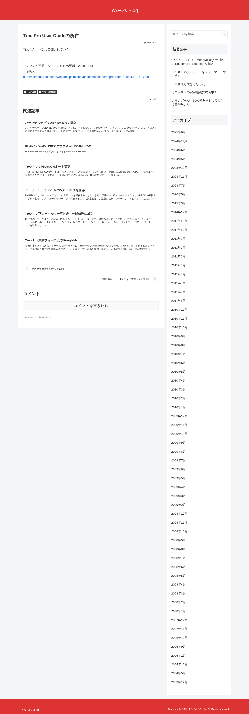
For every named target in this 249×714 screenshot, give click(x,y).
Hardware (31, 92)
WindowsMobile (49, 92)
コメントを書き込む (91, 306)
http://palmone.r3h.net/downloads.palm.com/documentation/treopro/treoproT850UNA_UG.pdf (86, 77)
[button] (224, 34)
